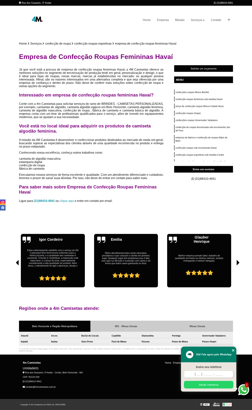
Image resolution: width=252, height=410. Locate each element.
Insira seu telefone (209, 367)
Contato (216, 20)
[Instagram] (3, 202)
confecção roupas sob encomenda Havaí (196, 148)
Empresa (163, 20)
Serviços (196, 20)
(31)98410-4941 (224, 2)
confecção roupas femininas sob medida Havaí (198, 99)
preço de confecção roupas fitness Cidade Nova (199, 106)
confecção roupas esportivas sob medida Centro (199, 155)
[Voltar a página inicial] (37, 20)
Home (147, 20)
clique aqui (67, 200)
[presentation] (12, 277)
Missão (179, 20)
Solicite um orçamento (204, 68)
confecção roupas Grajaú (188, 113)
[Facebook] (3, 208)
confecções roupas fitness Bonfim (192, 92)
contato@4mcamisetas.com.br (40, 387)
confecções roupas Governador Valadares (196, 120)
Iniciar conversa (208, 384)
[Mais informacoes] (229, 20)
